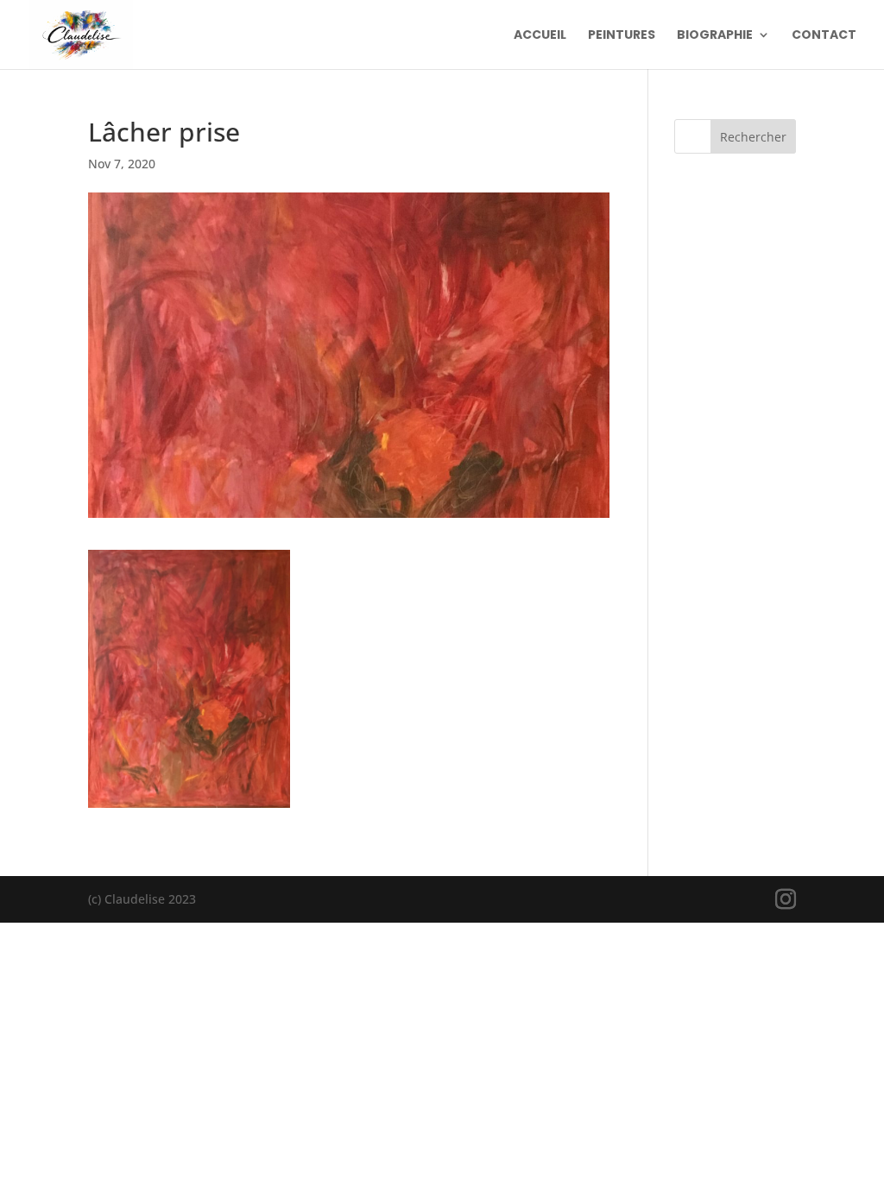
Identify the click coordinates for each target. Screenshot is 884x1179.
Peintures (621, 35)
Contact (824, 35)
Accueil (540, 35)
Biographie (715, 35)
